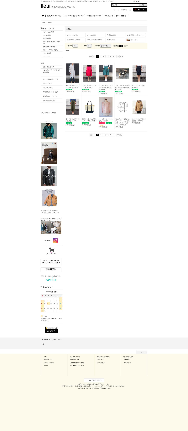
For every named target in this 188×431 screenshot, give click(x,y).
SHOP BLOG (100, 359)
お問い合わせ (127, 362)
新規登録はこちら (126, 10)
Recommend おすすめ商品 (77, 362)
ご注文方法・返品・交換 (50, 92)
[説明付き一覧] (126, 46)
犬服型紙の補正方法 (49, 100)
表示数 (70, 46)
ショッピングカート (49, 362)
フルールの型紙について (50, 79)
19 (118, 56)
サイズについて (48, 83)
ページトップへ (143, 352)
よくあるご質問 (48, 87)
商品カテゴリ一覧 (75, 356)
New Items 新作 (74, 359)
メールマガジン (101, 362)
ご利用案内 (126, 359)
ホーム (45, 356)
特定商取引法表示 (128, 356)
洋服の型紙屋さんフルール (58, 7)
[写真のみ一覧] (121, 46)
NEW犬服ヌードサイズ (50, 96)
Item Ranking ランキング (77, 365)
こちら (43, 212)
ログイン (115, 10)
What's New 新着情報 (103, 356)
